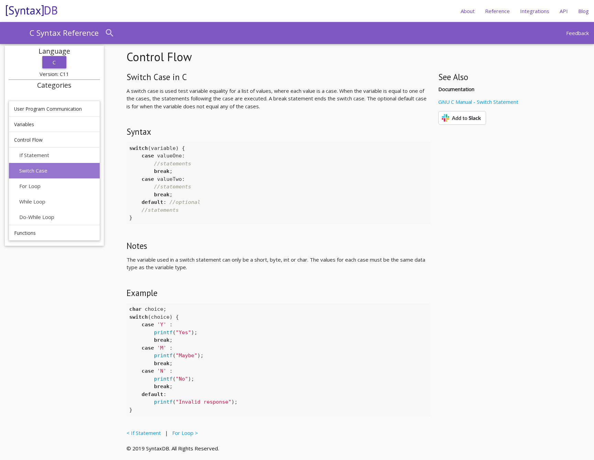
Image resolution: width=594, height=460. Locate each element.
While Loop (32, 201)
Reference (497, 11)
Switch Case (33, 170)
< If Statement (145, 432)
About (468, 11)
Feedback (577, 33)
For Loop (30, 186)
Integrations (534, 11)
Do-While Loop (36, 216)
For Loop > (183, 432)
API (564, 11)
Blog (583, 11)
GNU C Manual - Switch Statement (478, 101)
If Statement (34, 155)
